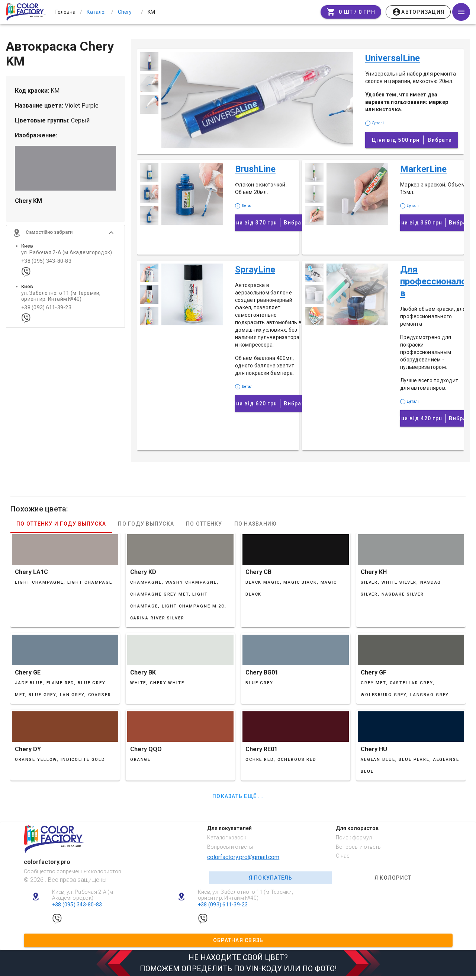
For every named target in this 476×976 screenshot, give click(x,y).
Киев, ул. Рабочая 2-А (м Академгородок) (82, 895)
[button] (65, 232)
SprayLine (255, 269)
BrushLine (255, 169)
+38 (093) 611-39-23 (46, 307)
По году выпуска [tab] (146, 524)
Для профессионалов (433, 281)
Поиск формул (354, 838)
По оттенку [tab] (204, 524)
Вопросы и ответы (230, 847)
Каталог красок (226, 838)
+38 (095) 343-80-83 (46, 261)
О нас (343, 856)
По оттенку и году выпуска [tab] (61, 524)
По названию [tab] (255, 524)
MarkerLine (423, 169)
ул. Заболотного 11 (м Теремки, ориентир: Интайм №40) (61, 296)
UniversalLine (392, 58)
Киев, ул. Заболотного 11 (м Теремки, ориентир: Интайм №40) (245, 895)
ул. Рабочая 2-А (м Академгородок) (66, 252)
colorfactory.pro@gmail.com (243, 857)
